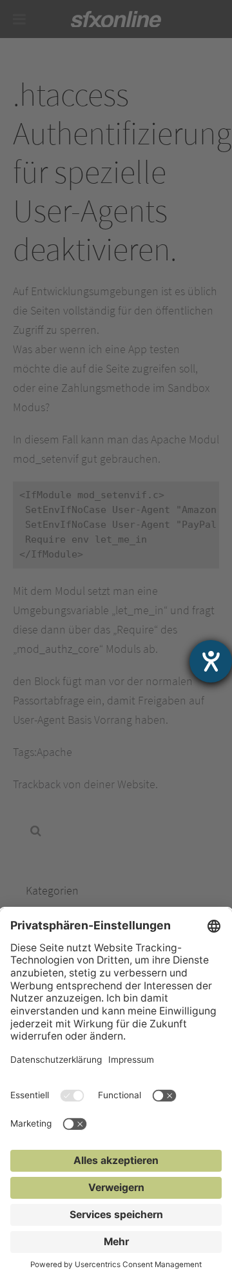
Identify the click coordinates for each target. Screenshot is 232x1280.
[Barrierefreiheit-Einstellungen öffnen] (210, 661)
